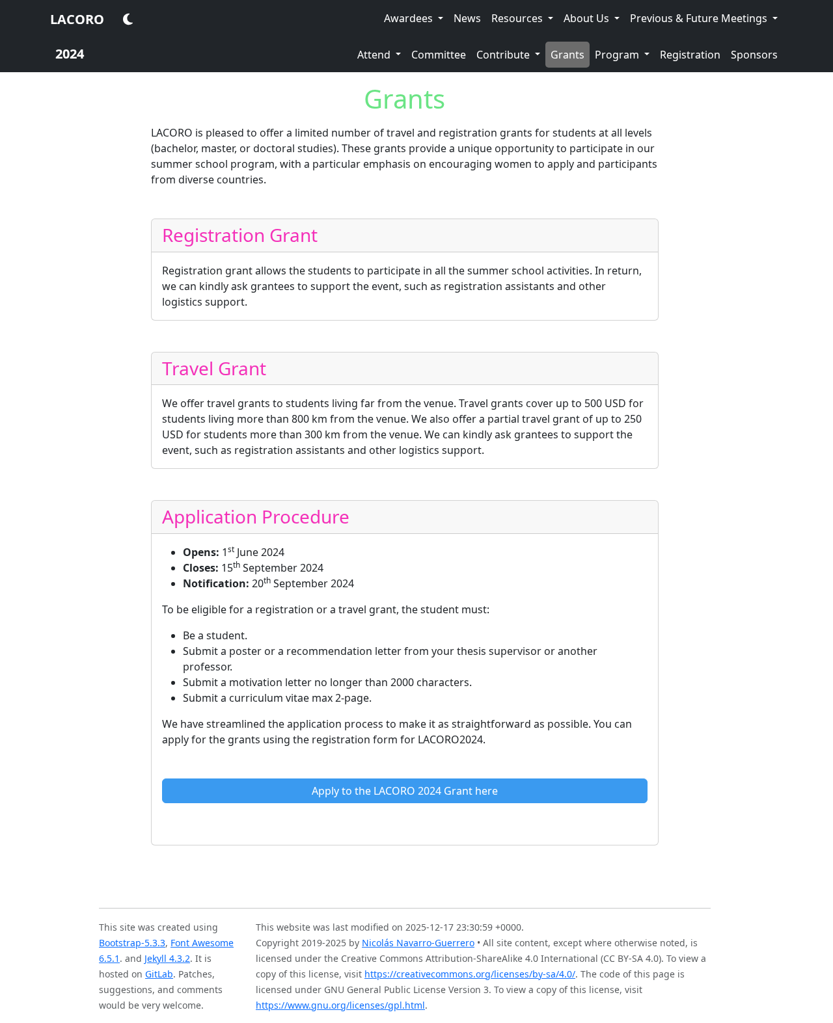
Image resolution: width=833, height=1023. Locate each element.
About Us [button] (588, 18)
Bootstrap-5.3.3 (132, 943)
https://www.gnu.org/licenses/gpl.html (340, 1005)
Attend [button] (375, 54)
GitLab (159, 974)
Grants (570, 54)
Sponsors (754, 54)
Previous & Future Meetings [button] (700, 18)
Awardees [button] (409, 18)
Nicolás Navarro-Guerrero (418, 943)
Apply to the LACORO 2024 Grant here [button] (405, 791)
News (467, 18)
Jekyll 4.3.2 (167, 958)
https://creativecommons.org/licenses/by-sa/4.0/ (469, 974)
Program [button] (618, 54)
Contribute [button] (504, 54)
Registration (690, 54)
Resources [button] (518, 18)
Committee (438, 54)
